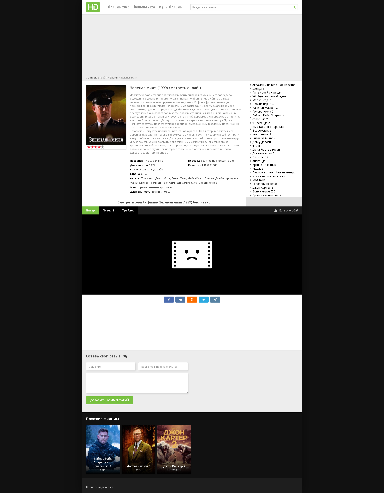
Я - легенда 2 (261, 123)
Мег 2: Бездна (261, 100)
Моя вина (259, 180)
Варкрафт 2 (260, 157)
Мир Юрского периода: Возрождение (268, 128)
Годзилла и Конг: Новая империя (274, 172)
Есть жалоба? (288, 210)
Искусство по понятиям (268, 176)
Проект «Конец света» (267, 195)
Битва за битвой (263, 138)
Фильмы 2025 (118, 7)
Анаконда (258, 161)
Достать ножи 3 (263, 153)
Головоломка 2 (262, 111)
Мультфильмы (170, 7)
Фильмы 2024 (144, 7)
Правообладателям (99, 487)
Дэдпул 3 (258, 89)
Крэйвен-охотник (264, 165)
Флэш (256, 146)
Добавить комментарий (109, 400)
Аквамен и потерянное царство (274, 85)
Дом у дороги (261, 142)
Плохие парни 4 (263, 104)
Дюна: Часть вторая (266, 149)
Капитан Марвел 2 (265, 108)
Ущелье (257, 168)
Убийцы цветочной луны (269, 96)
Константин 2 (261, 134)
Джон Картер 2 (262, 187)
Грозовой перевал (265, 184)
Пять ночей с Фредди (266, 92)
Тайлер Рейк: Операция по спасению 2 (270, 117)
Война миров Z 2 (263, 191)
